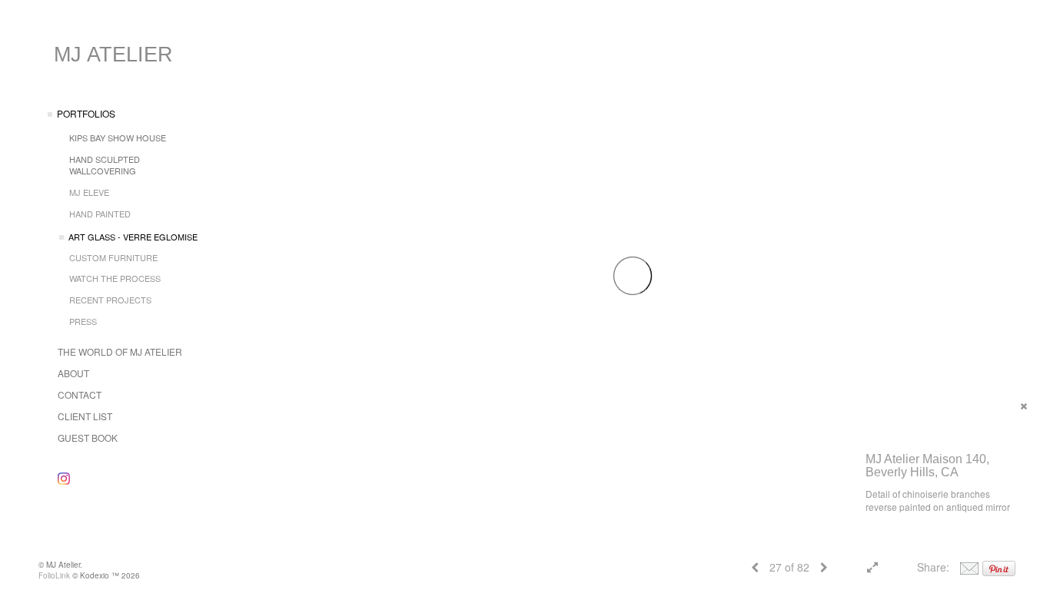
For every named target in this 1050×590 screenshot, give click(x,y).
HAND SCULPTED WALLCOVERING (104, 165)
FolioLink (54, 575)
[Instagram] (64, 478)
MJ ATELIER (113, 54)
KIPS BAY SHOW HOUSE (117, 137)
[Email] (969, 567)
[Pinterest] (998, 567)
